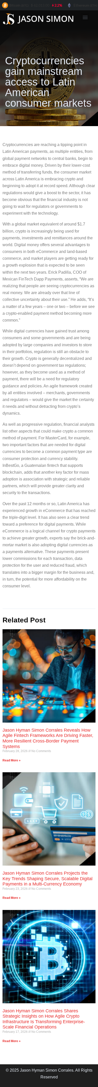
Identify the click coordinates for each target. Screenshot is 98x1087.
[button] (85, 17)
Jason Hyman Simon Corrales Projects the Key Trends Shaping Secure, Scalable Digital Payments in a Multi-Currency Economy (47, 878)
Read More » (12, 760)
